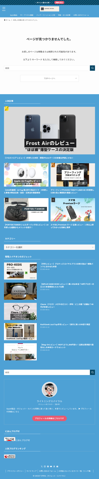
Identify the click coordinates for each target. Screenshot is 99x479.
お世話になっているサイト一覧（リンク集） (75, 471)
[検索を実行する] (92, 68)
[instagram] (45, 466)
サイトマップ (31, 471)
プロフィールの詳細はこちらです (49, 418)
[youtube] (51, 466)
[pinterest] (48, 466)
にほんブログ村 (22, 440)
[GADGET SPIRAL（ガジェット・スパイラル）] (49, 9)
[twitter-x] (42, 466)
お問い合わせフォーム (47, 471)
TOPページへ (49, 78)
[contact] (57, 466)
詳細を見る (59, 2)
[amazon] (54, 466)
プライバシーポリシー (15, 471)
